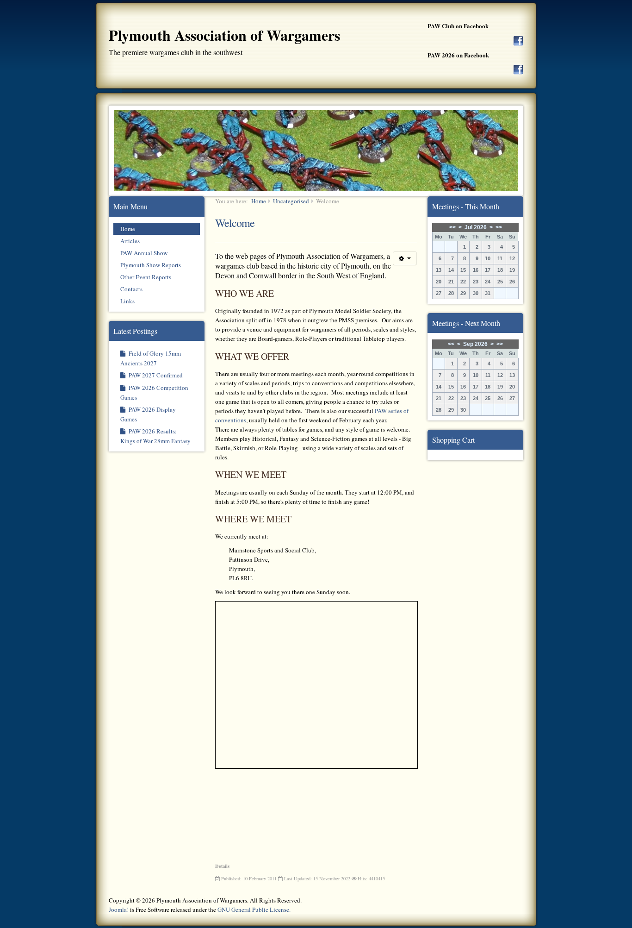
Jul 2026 (476, 227)
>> (499, 227)
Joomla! (119, 909)
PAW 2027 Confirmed (155, 375)
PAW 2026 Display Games (148, 414)
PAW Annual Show (143, 253)
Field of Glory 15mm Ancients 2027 (150, 358)
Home (127, 229)
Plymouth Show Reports (150, 265)
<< (452, 227)
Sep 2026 (475, 344)
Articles (130, 241)
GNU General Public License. (254, 909)
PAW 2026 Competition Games (154, 392)
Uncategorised (291, 201)
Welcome (234, 222)
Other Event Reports (145, 277)
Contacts (131, 289)
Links (127, 301)
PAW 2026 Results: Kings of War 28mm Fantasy (155, 436)
